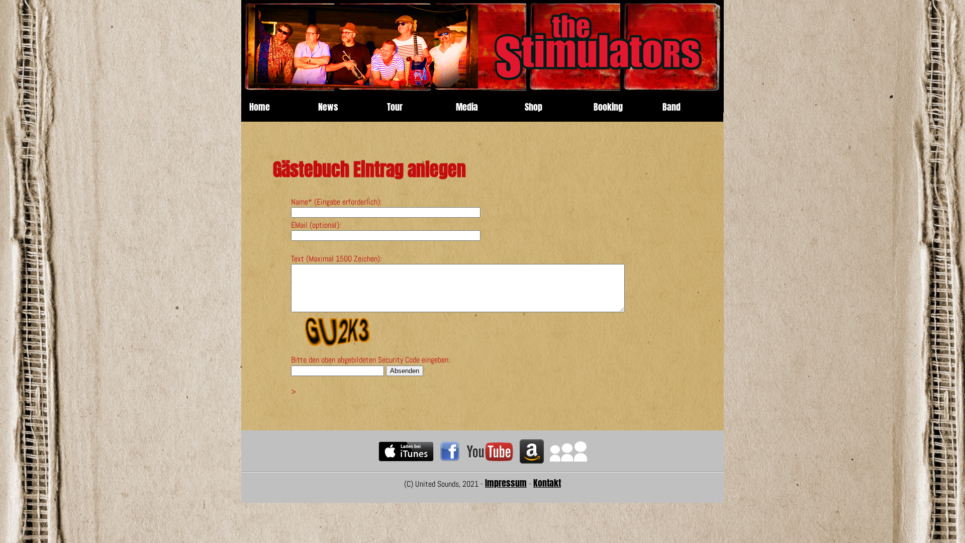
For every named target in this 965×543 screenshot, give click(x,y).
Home (259, 107)
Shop (533, 107)
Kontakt (547, 483)
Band (671, 107)
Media (467, 107)
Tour (395, 107)
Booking (608, 107)
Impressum (506, 483)
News (328, 107)
